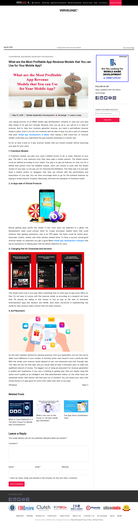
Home (11, 56)
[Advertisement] (69, 28)
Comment (13, 443)
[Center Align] (29, 2)
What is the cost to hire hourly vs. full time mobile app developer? (47, 418)
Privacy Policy (87, 520)
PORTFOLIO (52, 516)
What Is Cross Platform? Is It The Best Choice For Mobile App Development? (21, 422)
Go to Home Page (128, 48)
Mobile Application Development (39, 56)
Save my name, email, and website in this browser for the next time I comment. (44, 478)
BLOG (112, 516)
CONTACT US (89, 516)
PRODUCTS (40, 516)
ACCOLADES (102, 516)
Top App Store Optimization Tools (76, 416)
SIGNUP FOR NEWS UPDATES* (106, 110)
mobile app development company (69, 240)
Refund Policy (98, 520)
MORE (119, 516)
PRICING (30, 516)
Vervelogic (62, 115)
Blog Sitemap (76, 520)
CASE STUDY (65, 516)
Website (65, 467)
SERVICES (20, 516)
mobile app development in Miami (33, 134)
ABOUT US (77, 516)
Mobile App (19, 56)
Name (12, 467)
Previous (13, 385)
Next (85, 385)
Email (38, 467)
